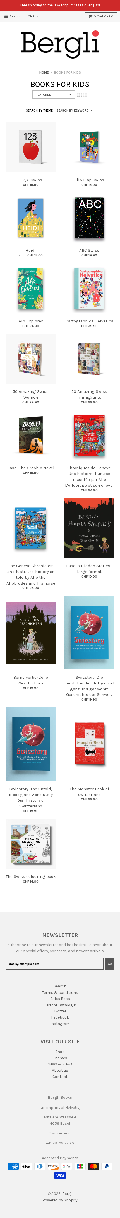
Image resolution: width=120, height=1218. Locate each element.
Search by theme (39, 110)
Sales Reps (60, 998)
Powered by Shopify (60, 1200)
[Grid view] (79, 95)
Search (60, 986)
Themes (60, 1058)
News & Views (60, 1064)
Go (110, 964)
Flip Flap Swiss (89, 179)
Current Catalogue (60, 1005)
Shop (60, 1051)
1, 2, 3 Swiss (30, 179)
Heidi (30, 250)
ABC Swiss (89, 250)
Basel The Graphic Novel (30, 467)
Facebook (60, 1017)
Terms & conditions (60, 992)
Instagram (60, 1023)
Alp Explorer (31, 321)
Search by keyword (73, 110)
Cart (103, 16)
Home (44, 72)
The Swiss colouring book (31, 876)
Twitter (60, 1011)
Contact (60, 1076)
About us (60, 1070)
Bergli (67, 1193)
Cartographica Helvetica (89, 321)
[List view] (85, 95)
